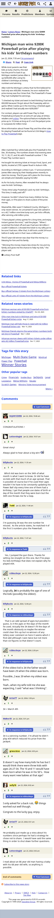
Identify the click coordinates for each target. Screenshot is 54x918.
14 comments (27, 58)
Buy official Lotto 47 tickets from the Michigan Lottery (25, 295)
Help (34, 893)
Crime (4, 377)
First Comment (42, 877)
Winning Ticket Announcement (32, 384)
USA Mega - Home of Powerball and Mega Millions (24, 282)
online (16, 118)
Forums (6, 14)
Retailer (32, 381)
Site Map (27, 895)
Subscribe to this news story (16, 884)
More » (49, 388)
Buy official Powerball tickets (14, 286)
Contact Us (42, 893)
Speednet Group (28, 901)
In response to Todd (18, 549)
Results (16, 14)
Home (4, 32)
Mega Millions (20, 380)
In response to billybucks (20, 516)
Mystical (43, 357)
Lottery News (14, 32)
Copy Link (28, 62)
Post (18, 62)
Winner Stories (14, 364)
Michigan (6, 357)
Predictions (27, 14)
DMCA (26, 893)
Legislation (6, 381)
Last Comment (42, 407)
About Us (8, 893)
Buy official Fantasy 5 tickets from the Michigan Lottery (26, 291)
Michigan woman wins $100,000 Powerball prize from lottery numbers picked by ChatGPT (25, 310)
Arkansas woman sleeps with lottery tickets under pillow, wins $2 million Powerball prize (27, 339)
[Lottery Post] (27, 3)
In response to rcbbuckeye (21, 615)
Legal (47, 377)
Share (8, 62)
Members (40, 14)
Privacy (18, 893)
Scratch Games (9, 384)
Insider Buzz (26, 377)
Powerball (20, 361)
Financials (14, 377)
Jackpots (38, 377)
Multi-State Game (25, 357)
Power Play (7, 361)
